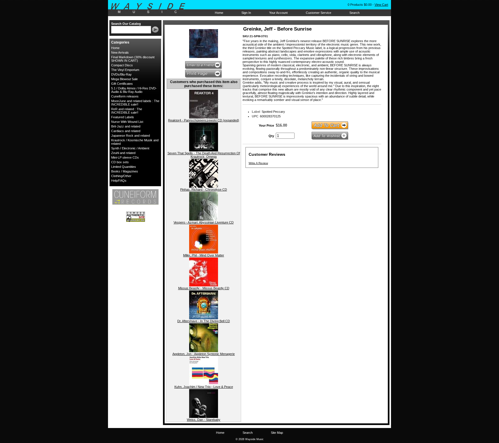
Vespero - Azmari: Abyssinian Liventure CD (204, 222)
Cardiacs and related (125, 131)
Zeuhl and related (123, 153)
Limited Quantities (123, 166)
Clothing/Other (121, 176)
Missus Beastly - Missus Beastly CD (203, 288)
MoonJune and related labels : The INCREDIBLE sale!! (135, 102)
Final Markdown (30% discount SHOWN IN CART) (132, 58)
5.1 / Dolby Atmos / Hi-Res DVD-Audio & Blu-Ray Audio (134, 90)
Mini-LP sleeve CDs (125, 157)
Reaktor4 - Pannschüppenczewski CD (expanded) (203, 120)
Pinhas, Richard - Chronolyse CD (203, 189)
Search (354, 12)
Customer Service (318, 12)
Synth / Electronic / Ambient (130, 148)
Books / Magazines (124, 171)
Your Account (278, 12)
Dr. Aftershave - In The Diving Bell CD (203, 321)
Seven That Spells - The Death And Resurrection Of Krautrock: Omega (203, 154)
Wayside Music (151, 8)
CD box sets (120, 162)
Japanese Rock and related (130, 135)
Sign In (246, 12)
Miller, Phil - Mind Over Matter (203, 255)
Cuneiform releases (125, 96)
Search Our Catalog (126, 23)
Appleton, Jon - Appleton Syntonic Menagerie (203, 354)
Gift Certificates (122, 83)
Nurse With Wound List (127, 121)
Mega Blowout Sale (124, 79)
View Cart (381, 4)
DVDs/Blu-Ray (121, 74)
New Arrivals (120, 52)
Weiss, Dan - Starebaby (203, 419)
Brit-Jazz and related (125, 126)
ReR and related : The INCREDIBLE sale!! (126, 110)
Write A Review (258, 163)
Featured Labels (122, 117)
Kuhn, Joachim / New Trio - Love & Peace (203, 386)
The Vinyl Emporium (125, 70)
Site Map (277, 432)
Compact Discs (122, 65)
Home (219, 12)
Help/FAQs (118, 180)
